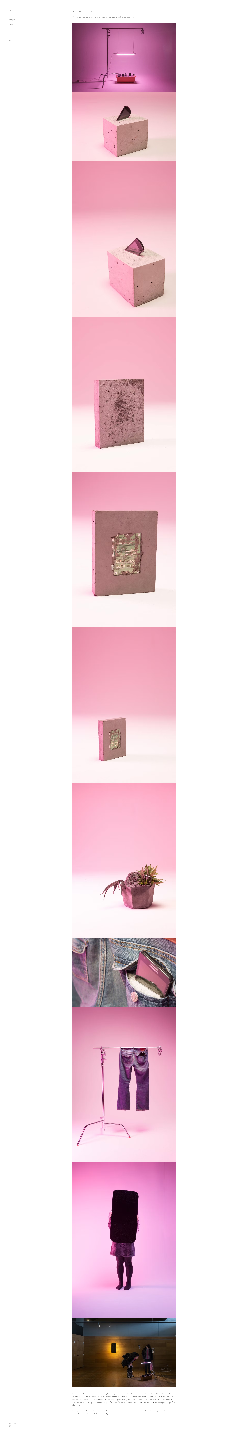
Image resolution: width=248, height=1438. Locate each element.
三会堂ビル (12, 20)
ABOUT (11, 30)
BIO (10, 35)
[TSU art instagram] (10, 1426)
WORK (11, 25)
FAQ (10, 40)
